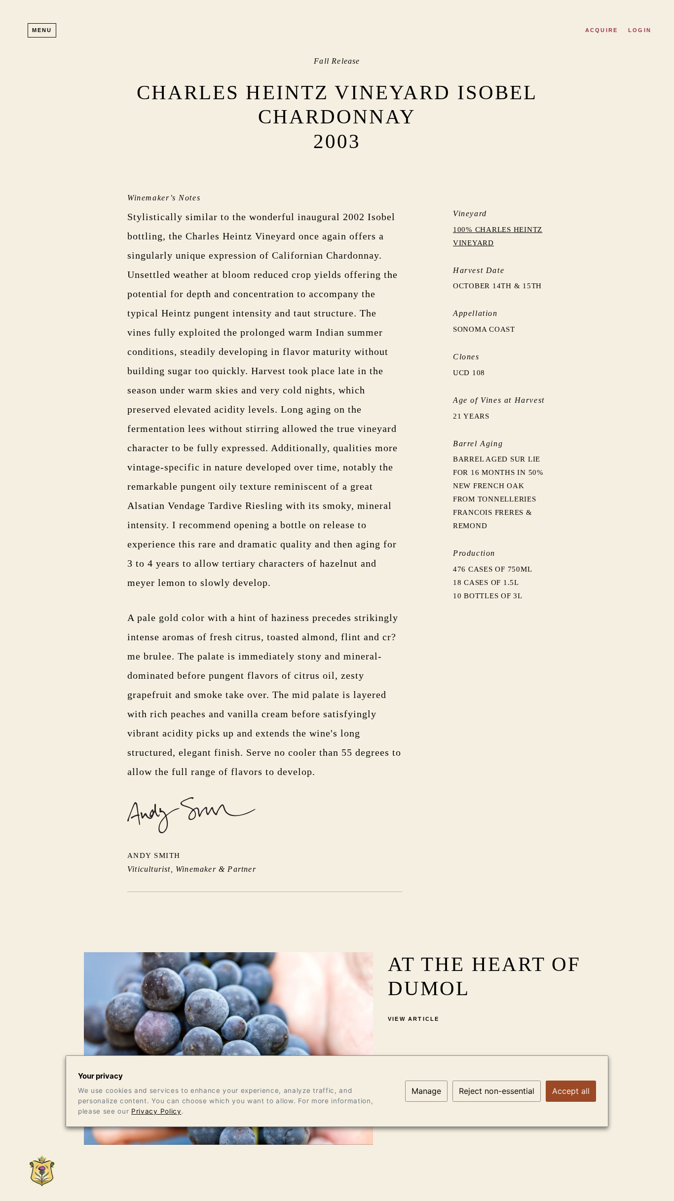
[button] (42, 30)
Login (639, 30)
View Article (413, 1019)
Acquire (601, 30)
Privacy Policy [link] (156, 1111)
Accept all (571, 1091)
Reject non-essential (496, 1091)
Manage (426, 1091)
